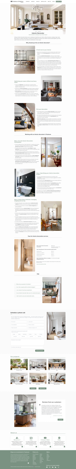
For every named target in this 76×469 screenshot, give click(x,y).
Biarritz (34, 456)
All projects (33, 388)
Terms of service (25, 466)
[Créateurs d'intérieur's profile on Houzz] (55, 467)
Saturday (41, 334)
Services (39, 31)
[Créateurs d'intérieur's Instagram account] (49, 467)
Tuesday (19, 334)
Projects (38, 1)
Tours (41, 462)
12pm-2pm (23, 336)
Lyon (33, 461)
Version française (37, 466)
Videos (48, 455)
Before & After (43, 1)
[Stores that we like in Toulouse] (20, 463)
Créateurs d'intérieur (17, 2)
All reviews (60, 419)
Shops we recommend (20, 452)
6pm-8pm (39, 336)
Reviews (48, 456)
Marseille (34, 462)
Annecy (34, 455)
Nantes (41, 454)
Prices (53, 1)
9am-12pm (15, 336)
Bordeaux (34, 457)
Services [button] (32, 1)
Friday (35, 334)
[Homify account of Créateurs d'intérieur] (58, 467)
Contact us (48, 460)
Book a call (59, 1)
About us (49, 1)
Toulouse (41, 461)
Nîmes (41, 455)
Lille (33, 460)
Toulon (41, 460)
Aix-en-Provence (35, 454)
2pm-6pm (31, 336)
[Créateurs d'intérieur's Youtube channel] (52, 467)
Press (48, 454)
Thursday (30, 334)
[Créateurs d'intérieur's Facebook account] (47, 467)
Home (36, 31)
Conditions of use (30, 466)
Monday (14, 334)
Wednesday (24, 334)
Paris (40, 456)
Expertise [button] (27, 1)
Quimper (41, 457)
